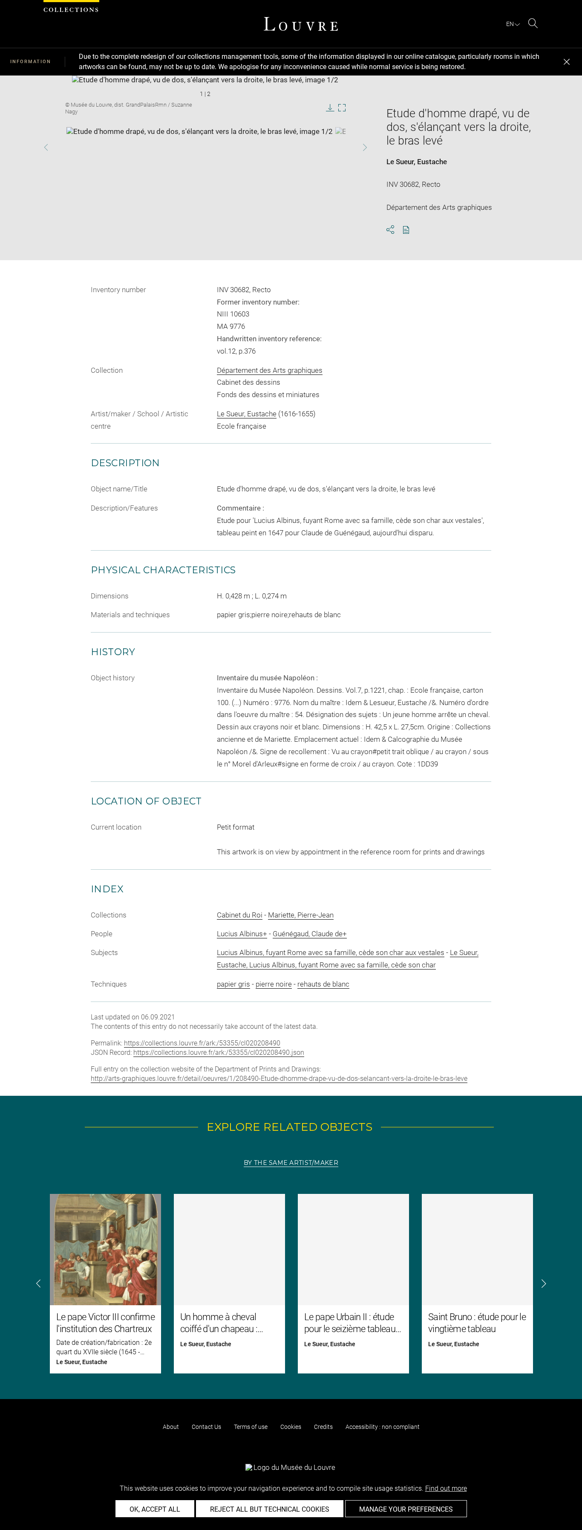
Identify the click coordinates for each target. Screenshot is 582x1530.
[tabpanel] (290, 1283)
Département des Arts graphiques (270, 370)
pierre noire (274, 984)
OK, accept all (155, 1509)
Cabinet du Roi (239, 915)
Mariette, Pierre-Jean (301, 915)
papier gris (233, 984)
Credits (323, 1426)
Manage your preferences (406, 1509)
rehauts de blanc (323, 984)
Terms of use (251, 1426)
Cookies (290, 1426)
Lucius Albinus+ (242, 933)
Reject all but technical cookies (269, 1509)
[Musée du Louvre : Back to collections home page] (300, 24)
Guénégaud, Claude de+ (310, 933)
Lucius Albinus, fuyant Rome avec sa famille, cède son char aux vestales (330, 952)
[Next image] (352, 147)
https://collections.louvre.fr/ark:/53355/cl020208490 (202, 1043)
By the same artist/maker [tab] (291, 1163)
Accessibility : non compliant (383, 1426)
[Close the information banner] (567, 62)
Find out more (446, 1488)
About (171, 1426)
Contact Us (206, 1426)
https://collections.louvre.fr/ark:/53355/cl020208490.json (218, 1052)
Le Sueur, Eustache (416, 161)
